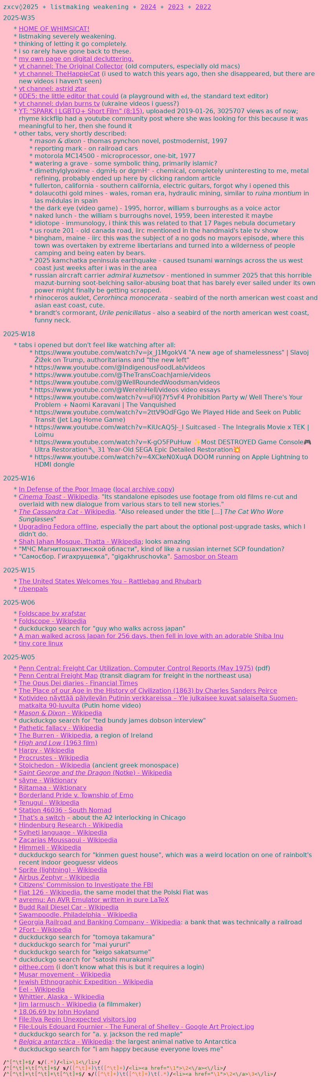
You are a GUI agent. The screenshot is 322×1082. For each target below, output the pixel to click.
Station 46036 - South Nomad (65, 810)
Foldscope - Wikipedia (52, 621)
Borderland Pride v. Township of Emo (76, 795)
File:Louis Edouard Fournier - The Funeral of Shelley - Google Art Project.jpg (136, 1026)
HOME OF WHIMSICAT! (54, 29)
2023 (176, 7)
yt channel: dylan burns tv (59, 103)
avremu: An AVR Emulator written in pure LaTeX (94, 900)
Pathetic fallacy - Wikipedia (61, 728)
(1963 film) (58, 743)
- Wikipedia (58, 497)
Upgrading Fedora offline (58, 526)
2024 (148, 7)
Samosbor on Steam (206, 556)
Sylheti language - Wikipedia (63, 832)
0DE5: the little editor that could (69, 96)
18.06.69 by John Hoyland (59, 1012)
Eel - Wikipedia (42, 989)
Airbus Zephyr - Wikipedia (59, 877)
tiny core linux (41, 643)
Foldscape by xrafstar (52, 613)
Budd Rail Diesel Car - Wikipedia (69, 907)
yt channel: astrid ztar (53, 88)
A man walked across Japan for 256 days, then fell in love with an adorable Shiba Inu (151, 636)
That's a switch (42, 817)
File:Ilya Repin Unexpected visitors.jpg (77, 1019)
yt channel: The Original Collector (71, 66)
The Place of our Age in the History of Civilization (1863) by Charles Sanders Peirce (148, 690)
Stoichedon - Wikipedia (54, 765)
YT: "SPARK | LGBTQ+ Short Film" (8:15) (80, 111)
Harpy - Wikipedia (46, 750)
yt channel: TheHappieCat (59, 73)
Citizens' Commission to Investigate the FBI (86, 885)
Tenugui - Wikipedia (49, 802)
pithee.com (36, 967)
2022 (203, 7)
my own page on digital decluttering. (76, 59)
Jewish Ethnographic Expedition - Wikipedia (86, 982)
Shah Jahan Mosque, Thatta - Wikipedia (80, 541)
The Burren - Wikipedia (55, 735)
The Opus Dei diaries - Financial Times (78, 683)
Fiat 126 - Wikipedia (49, 892)
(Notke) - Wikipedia (95, 773)
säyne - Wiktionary (48, 780)
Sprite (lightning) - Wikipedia (63, 870)
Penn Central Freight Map (58, 675)
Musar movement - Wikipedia (65, 974)
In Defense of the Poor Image (65, 489)
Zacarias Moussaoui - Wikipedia (68, 840)
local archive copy (143, 489)
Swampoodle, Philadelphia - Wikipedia (78, 914)
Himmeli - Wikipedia (50, 847)
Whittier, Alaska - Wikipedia (61, 997)
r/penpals (33, 589)
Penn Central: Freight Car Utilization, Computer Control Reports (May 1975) (136, 668)
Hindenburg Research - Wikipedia (71, 825)
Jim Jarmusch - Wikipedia (58, 1004)
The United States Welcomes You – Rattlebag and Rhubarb (110, 581)
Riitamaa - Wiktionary (52, 787)
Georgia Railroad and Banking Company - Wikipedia (100, 922)
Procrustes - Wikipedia (54, 758)
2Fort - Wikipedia (45, 929)
